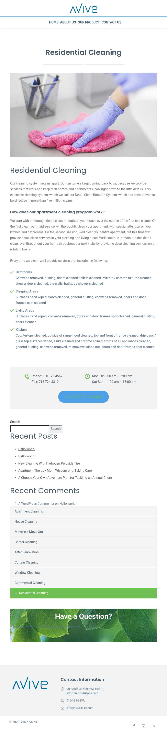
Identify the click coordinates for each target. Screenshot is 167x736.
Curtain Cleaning (26, 562)
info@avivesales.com (79, 707)
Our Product (89, 22)
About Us (68, 22)
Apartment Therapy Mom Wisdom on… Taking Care (55, 471)
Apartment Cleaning (29, 511)
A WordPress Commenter (36, 504)
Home (53, 22)
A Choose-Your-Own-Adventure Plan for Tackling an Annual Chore (65, 478)
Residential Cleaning (33, 593)
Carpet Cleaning (26, 542)
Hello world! (26, 449)
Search (15, 422)
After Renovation (27, 552)
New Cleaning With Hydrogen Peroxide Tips (49, 463)
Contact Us (111, 22)
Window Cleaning (27, 573)
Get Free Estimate (86, 397)
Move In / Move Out (29, 532)
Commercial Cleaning (30, 583)
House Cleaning (26, 522)
